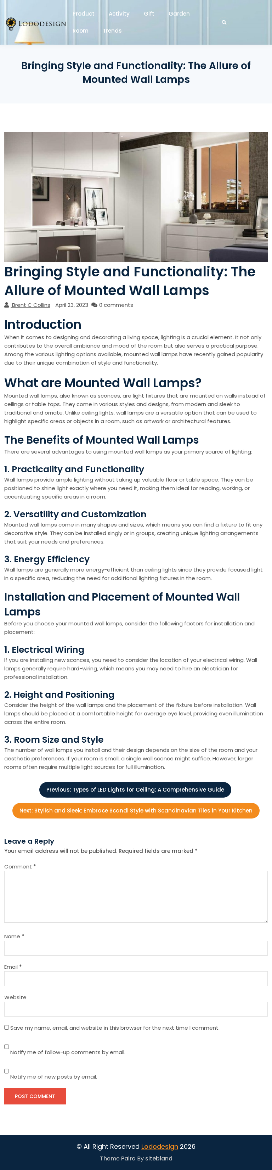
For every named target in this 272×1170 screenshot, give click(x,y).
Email (13, 967)
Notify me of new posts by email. (53, 1076)
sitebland (158, 1158)
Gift (149, 13)
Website (15, 997)
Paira (128, 1158)
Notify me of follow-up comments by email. (67, 1052)
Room (81, 30)
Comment (20, 866)
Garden (179, 13)
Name (14, 936)
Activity (119, 13)
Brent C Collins (31, 305)
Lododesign (159, 1146)
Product (84, 13)
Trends (112, 30)
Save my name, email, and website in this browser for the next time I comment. (115, 1027)
